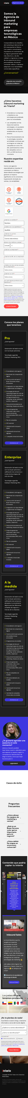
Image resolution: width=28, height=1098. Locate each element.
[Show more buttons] (22, 930)
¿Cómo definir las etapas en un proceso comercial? (13, 844)
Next (27, 891)
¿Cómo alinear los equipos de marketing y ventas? (13, 818)
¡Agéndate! (14, 763)
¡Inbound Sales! (14, 982)
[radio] (8, 1039)
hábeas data (15, 297)
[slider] (13, 930)
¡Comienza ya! (14, 443)
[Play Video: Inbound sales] (14, 924)
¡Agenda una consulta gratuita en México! (13, 82)
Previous (1, 891)
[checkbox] (14, 1039)
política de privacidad (6, 1045)
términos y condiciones (18, 1044)
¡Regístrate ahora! (18, 3)
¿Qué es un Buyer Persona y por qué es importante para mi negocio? (13, 831)
